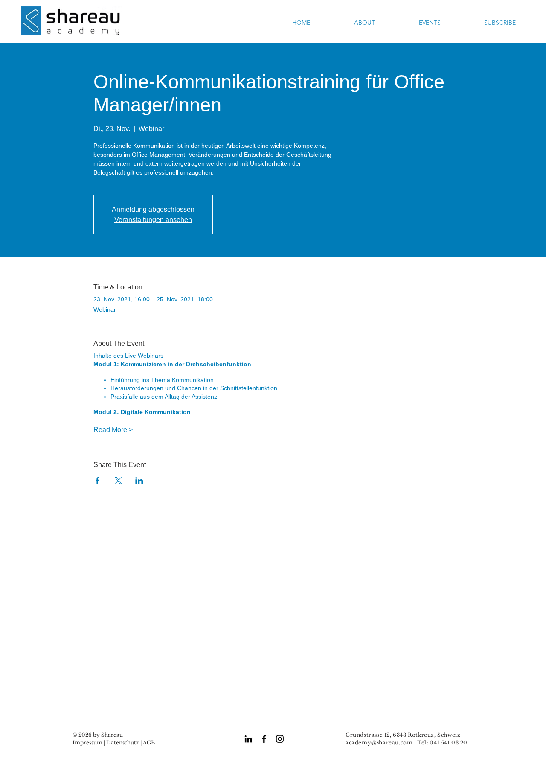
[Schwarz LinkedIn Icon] (248, 739)
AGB (149, 742)
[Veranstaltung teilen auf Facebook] (97, 480)
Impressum (87, 742)
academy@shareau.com (379, 742)
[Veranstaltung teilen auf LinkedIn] (139, 480)
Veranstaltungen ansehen (153, 219)
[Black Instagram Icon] (280, 739)
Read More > (113, 429)
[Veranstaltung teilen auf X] (118, 480)
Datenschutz (123, 742)
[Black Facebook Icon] (264, 739)
